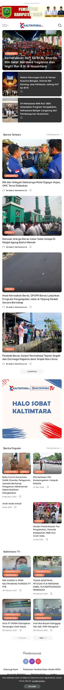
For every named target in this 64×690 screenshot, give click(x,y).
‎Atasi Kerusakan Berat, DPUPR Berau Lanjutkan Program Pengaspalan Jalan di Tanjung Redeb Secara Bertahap (30, 299)
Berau (9, 232)
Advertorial (11, 472)
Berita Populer (12, 448)
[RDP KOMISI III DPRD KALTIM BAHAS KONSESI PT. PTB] (16, 566)
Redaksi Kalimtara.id (16, 190)
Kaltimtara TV (12, 571)
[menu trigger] (6, 25)
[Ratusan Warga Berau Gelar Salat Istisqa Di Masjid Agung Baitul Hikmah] (32, 216)
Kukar (39, 521)
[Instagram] (32, 661)
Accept (32, 686)
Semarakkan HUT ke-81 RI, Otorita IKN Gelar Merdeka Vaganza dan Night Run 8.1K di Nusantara (31, 62)
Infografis (11, 176)
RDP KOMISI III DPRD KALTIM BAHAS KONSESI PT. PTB (16, 583)
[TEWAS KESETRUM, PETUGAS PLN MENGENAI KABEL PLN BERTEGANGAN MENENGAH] (47, 566)
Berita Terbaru (12, 134)
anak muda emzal (11, 503)
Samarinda (11, 575)
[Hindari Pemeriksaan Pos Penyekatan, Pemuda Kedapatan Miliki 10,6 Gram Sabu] (47, 512)
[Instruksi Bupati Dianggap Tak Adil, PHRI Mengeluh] (47, 609)
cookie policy (38, 681)
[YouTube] (38, 661)
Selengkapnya (53, 135)
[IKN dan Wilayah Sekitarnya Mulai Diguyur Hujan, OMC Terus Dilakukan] (32, 159)
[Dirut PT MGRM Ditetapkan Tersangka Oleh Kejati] (16, 609)
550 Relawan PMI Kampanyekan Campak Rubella (45, 480)
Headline (11, 53)
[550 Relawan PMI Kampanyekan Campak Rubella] (47, 463)
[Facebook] (26, 661)
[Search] (60, 25)
